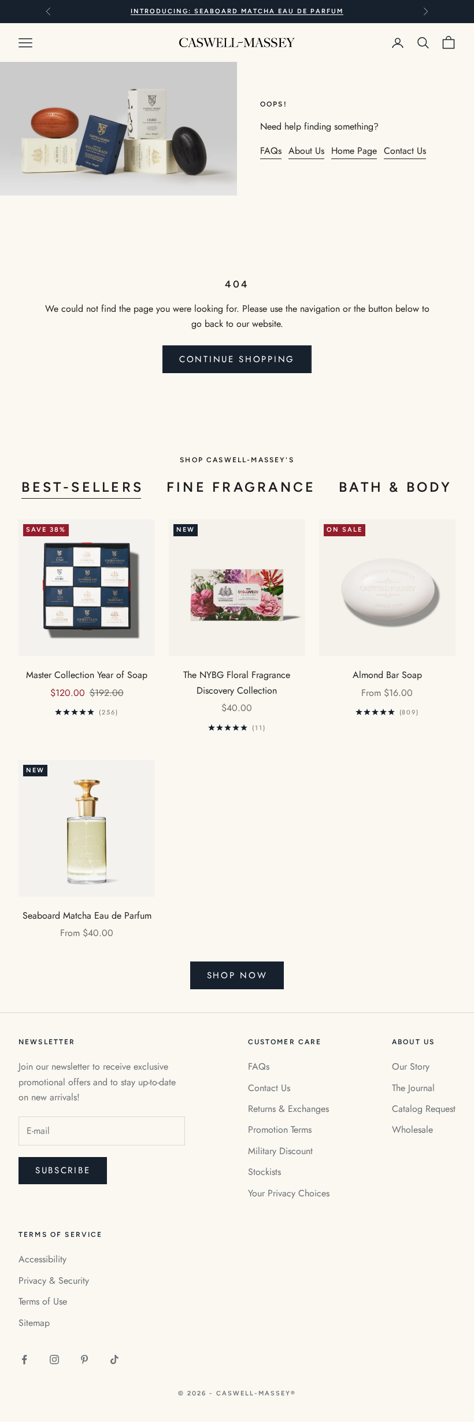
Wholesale (412, 1129)
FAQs (271, 150)
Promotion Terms (280, 1129)
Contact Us (405, 150)
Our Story (410, 1066)
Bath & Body (395, 487)
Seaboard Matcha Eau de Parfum (87, 915)
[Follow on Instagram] (54, 1359)
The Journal (413, 1088)
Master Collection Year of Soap (86, 674)
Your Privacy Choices (288, 1193)
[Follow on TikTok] (114, 1359)
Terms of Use (42, 1301)
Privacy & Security (53, 1280)
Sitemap (34, 1322)
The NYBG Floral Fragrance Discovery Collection (236, 682)
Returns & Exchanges (288, 1108)
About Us (306, 150)
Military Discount (280, 1151)
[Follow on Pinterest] (84, 1359)
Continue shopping (237, 359)
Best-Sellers (82, 487)
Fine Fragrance (241, 487)
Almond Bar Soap (387, 674)
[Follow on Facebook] (24, 1359)
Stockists (264, 1171)
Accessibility (42, 1259)
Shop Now (237, 975)
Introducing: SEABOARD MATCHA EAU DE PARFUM (237, 11)
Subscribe (62, 1170)
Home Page (354, 150)
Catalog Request (424, 1108)
